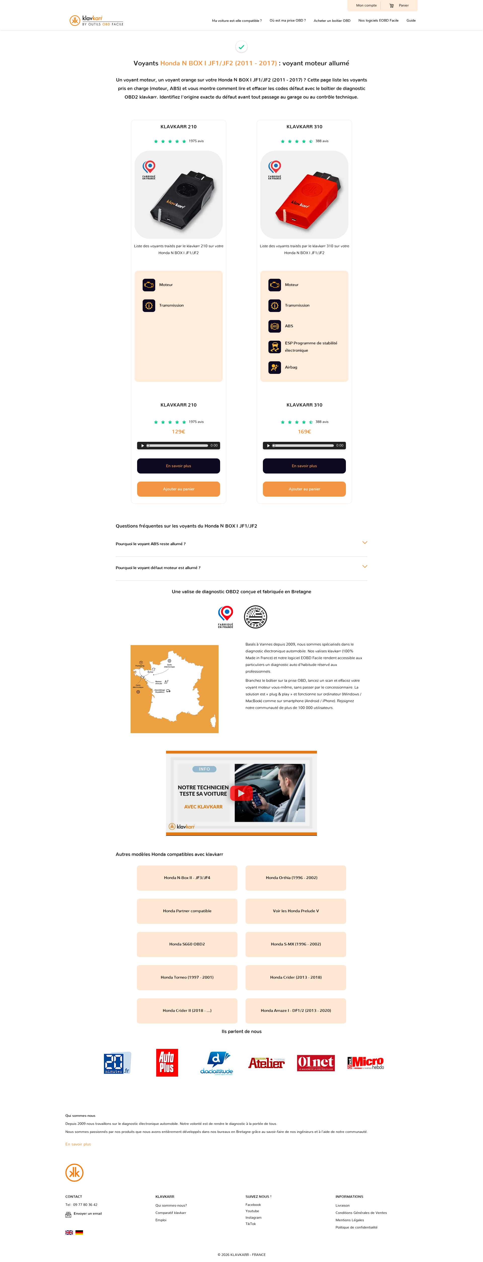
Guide (411, 20)
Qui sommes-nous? (171, 1205)
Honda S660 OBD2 (187, 944)
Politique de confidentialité (357, 1227)
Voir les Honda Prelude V (296, 911)
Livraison (343, 1205)
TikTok (251, 1224)
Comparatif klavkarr (170, 1213)
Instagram (254, 1217)
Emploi (160, 1220)
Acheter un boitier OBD (332, 20)
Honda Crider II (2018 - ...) (187, 1011)
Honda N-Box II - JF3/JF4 (187, 878)
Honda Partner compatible (187, 911)
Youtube (252, 1211)
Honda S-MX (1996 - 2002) (296, 944)
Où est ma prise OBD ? (288, 20)
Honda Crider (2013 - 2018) (296, 977)
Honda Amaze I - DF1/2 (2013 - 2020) (296, 1011)
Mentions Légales (350, 1220)
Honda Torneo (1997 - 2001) (187, 977)
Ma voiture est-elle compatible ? (237, 20)
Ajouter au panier (178, 489)
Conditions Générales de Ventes (361, 1213)
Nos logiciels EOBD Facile (378, 20)
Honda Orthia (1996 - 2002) (296, 878)
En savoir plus (178, 466)
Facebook (253, 1205)
